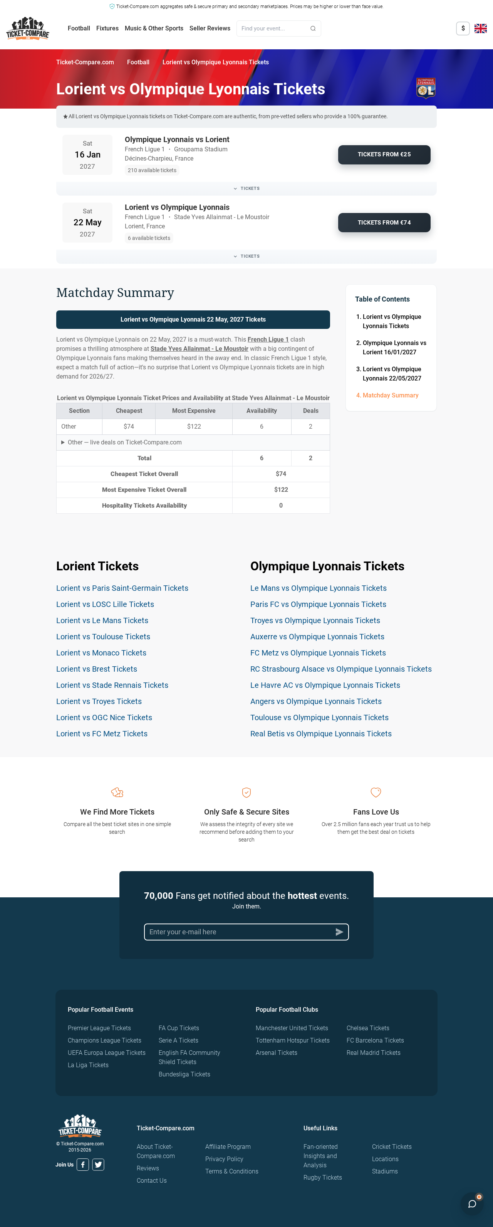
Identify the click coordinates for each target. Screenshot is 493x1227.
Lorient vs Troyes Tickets (99, 701)
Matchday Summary (391, 395)
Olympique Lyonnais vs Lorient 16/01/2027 (394, 347)
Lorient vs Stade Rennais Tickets (112, 685)
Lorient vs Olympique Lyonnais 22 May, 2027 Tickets (193, 319)
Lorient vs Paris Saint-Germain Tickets (122, 588)
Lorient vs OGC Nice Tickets (104, 717)
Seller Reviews (209, 28)
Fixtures (107, 28)
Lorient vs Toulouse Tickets (103, 636)
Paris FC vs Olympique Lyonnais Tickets (318, 604)
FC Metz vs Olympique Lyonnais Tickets (318, 652)
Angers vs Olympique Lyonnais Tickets (316, 701)
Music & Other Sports (154, 28)
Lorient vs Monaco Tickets (101, 652)
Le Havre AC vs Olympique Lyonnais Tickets (325, 685)
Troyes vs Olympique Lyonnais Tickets (315, 620)
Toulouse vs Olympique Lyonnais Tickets (319, 717)
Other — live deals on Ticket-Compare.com (125, 442)
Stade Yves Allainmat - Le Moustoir (199, 348)
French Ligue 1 (268, 339)
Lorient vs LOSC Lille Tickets (105, 604)
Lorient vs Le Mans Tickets (102, 620)
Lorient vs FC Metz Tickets (102, 733)
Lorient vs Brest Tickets (96, 669)
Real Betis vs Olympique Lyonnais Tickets (321, 733)
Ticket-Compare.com (85, 62)
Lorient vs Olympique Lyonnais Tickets (392, 321)
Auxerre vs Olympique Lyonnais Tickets (317, 636)
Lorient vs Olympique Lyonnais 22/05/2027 (392, 373)
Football (79, 28)
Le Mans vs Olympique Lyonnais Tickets (318, 588)
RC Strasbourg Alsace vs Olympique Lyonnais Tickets (341, 669)
